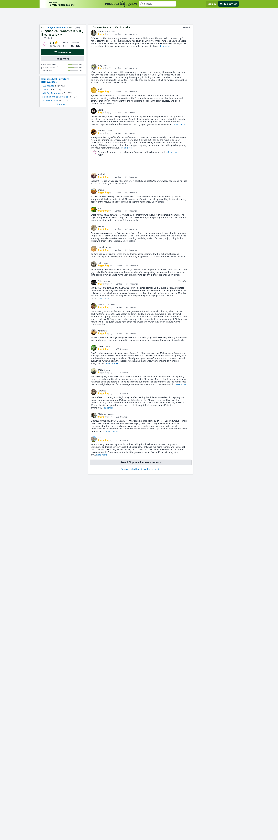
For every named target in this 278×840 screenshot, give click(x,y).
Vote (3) (182, 281)
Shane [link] (101, 189)
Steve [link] (100, 109)
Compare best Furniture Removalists (55, 80)
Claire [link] (100, 346)
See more (62, 104)
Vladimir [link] (102, 174)
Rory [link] (100, 65)
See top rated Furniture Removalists (140, 469)
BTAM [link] (100, 414)
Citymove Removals (58, 27)
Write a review (228, 4)
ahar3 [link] (100, 369)
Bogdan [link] (101, 130)
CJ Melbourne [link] (104, 247)
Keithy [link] (101, 226)
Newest (186, 27)
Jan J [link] (100, 89)
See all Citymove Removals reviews (141, 462)
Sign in (212, 4)
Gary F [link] (101, 304)
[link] (94, 33)
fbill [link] (99, 263)
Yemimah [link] (102, 330)
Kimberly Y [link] (103, 31)
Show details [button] (106, 103)
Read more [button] (165, 46)
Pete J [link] (100, 281)
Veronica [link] (102, 390)
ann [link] (99, 208)
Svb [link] (99, 437)
